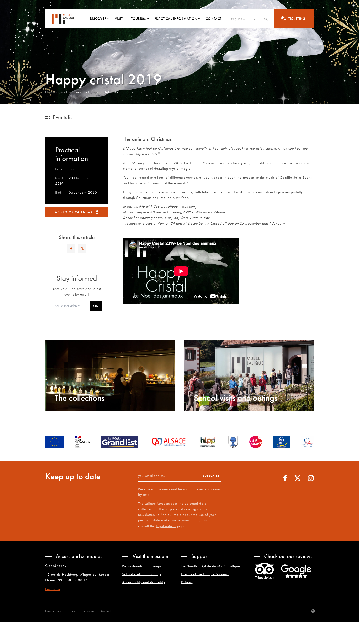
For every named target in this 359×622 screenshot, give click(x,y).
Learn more (52, 589)
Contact (214, 18)
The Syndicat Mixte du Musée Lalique (210, 566)
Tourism (138, 18)
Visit (119, 18)
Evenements (75, 92)
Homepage (54, 92)
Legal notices (54, 611)
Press (73, 611)
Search (258, 19)
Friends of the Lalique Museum (205, 574)
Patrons (187, 582)
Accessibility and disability (143, 582)
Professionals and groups (142, 566)
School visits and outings (141, 574)
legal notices (166, 526)
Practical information (175, 18)
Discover (98, 18)
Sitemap (88, 611)
